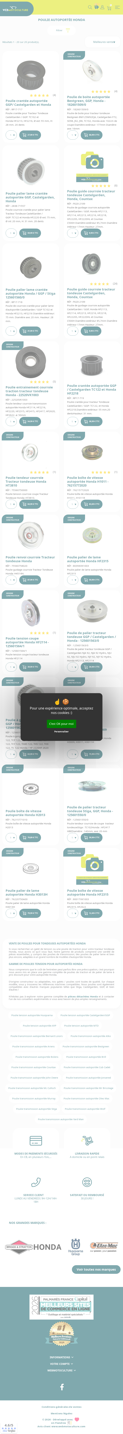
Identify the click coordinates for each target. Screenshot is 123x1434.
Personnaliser (61, 731)
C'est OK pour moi (61, 724)
